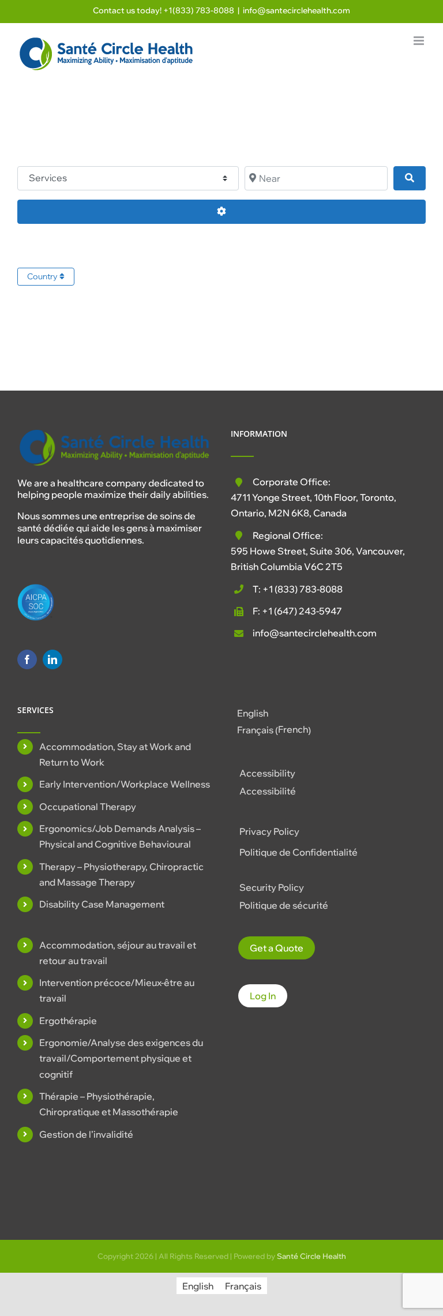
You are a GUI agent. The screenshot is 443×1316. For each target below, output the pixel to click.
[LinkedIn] (52, 659)
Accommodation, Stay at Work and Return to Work (115, 754)
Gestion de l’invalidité (86, 1134)
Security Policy (271, 887)
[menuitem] (274, 712)
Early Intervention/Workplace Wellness (124, 784)
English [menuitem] (252, 713)
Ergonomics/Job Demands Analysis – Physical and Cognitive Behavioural (120, 836)
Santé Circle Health (311, 1256)
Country (43, 276)
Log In (263, 996)
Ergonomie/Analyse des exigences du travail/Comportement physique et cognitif (121, 1058)
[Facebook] (27, 659)
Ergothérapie (68, 1020)
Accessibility (267, 773)
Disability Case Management (101, 904)
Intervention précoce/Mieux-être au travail (116, 990)
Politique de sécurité (283, 905)
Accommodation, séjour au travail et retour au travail (117, 952)
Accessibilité (267, 791)
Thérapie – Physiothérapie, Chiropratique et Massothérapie (108, 1104)
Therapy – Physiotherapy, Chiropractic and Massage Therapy (121, 874)
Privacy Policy (269, 831)
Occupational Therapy (87, 806)
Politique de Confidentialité (298, 852)
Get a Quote (276, 948)
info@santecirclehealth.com (296, 10)
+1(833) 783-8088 (198, 10)
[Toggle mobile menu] (420, 41)
